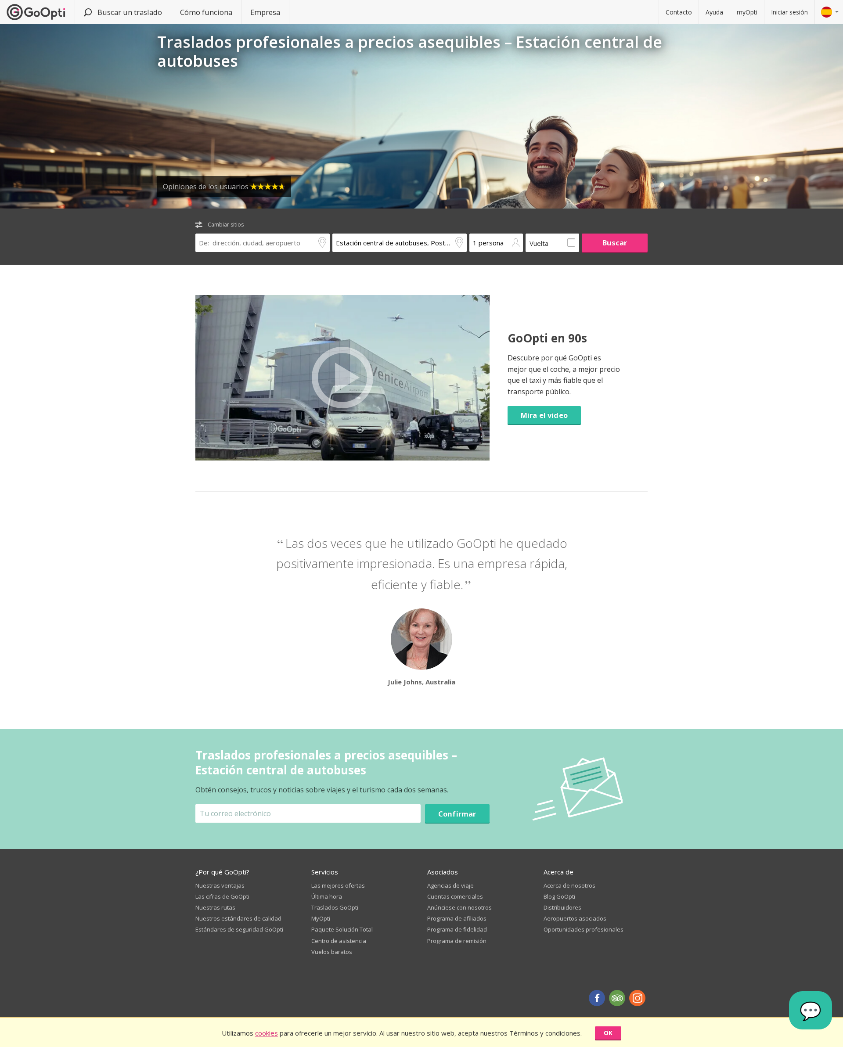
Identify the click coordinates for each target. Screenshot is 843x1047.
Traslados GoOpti (334, 907)
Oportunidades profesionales (583, 929)
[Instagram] (637, 998)
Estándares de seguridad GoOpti (239, 929)
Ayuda (714, 12)
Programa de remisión (456, 941)
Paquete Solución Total (342, 929)
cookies (266, 1033)
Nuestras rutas (215, 907)
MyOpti (320, 918)
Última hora (326, 896)
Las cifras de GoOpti (222, 896)
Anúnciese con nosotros (459, 907)
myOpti (747, 12)
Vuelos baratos (331, 952)
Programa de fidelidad (457, 929)
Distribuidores (562, 907)
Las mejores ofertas (338, 885)
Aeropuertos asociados (575, 918)
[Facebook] (597, 998)
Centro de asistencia (338, 941)
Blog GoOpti (559, 896)
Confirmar (457, 814)
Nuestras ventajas (220, 885)
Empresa (265, 12)
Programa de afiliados (456, 918)
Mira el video (544, 415)
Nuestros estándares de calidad (238, 918)
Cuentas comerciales (455, 896)
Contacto (679, 12)
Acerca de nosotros (569, 885)
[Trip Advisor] (617, 998)
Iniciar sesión (789, 12)
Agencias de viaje (450, 885)
